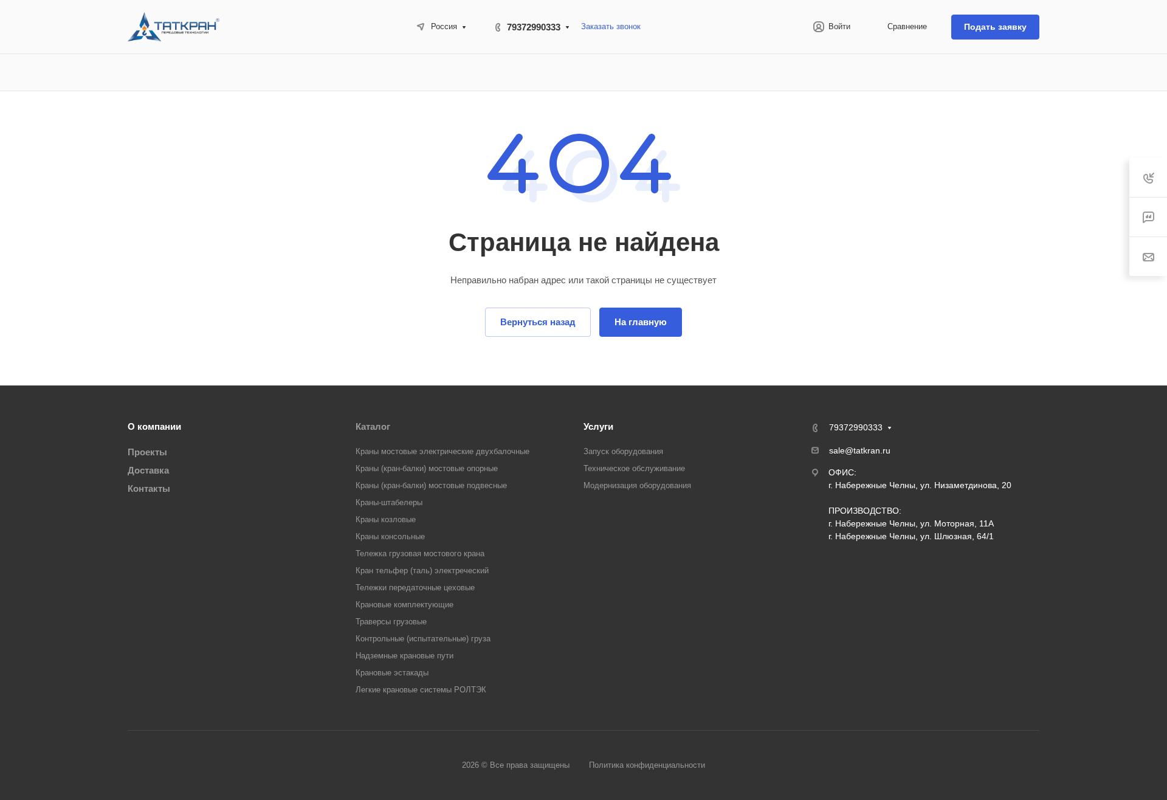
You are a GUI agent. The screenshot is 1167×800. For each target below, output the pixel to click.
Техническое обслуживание (634, 468)
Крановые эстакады (392, 672)
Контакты (149, 488)
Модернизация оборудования (637, 485)
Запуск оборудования (623, 451)
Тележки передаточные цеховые (415, 587)
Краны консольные (390, 536)
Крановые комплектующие (404, 604)
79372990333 (533, 27)
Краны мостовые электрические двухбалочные (442, 451)
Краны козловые (386, 519)
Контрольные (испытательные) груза (423, 638)
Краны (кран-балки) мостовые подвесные (431, 485)
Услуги (598, 426)
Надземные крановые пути (404, 655)
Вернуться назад (538, 322)
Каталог (373, 426)
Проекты (147, 452)
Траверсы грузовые (391, 621)
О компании (154, 426)
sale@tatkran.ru (859, 450)
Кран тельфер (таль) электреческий (422, 570)
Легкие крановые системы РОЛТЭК (421, 689)
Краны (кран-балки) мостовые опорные (427, 468)
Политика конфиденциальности (647, 765)
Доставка (148, 470)
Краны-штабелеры (389, 502)
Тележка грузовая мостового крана (420, 553)
